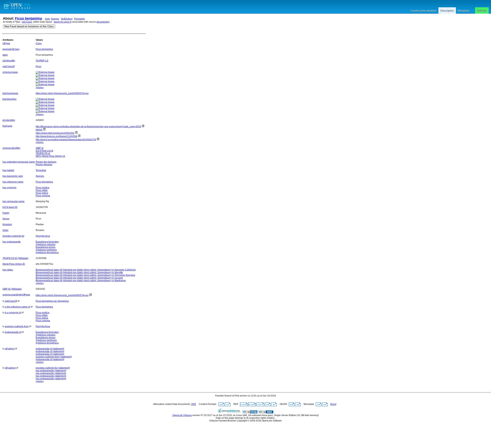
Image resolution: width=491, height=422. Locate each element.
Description (447, 10)
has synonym (9, 187)
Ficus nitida (42, 190)
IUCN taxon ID (9, 207)
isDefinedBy (8, 60)
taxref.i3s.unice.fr (63, 22)
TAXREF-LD (42, 60)
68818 (39, 129)
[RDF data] (266, 412)
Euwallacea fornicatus (47, 241)
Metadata (463, 10)
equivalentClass (10, 49)
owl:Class (27, 22)
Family (5, 213)
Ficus (38, 66)
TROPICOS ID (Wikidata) (15, 258)
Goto (47, 18)
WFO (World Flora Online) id (50, 156)
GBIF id (39, 148)
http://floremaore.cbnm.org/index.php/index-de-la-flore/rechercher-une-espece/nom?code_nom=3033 (88, 126)
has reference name (12, 181)
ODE (193, 404)
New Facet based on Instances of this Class (29, 26)
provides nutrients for (13, 236)
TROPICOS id (43, 153)
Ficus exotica (42, 187)
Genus (5, 218)
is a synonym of (13, 312)
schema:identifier (11, 148)
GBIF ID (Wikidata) (12, 289)
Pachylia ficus (43, 236)
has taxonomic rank (12, 176)
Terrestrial (41, 170)
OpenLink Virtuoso (182, 415)
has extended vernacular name (18, 162)
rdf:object (9, 348)
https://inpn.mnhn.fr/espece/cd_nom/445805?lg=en (62, 93)
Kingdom (7, 224)
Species (40, 176)
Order (5, 230)
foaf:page (7, 126)
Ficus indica (42, 193)
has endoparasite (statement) (51, 370)
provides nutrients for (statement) (53, 368)
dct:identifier (8, 120)
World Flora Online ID (13, 264)
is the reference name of (17, 306)
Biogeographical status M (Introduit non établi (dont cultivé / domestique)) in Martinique (81, 280)
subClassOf (8, 66)
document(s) (103, 22)
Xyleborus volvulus (45, 244)
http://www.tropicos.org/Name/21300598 (56, 136)
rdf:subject (10, 368)
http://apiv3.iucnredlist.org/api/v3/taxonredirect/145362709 (66, 139)
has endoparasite (11, 241)
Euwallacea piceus (45, 247)
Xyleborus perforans (46, 249)
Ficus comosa (43, 195)
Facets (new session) (424, 10)
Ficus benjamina (28, 18)
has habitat (8, 170)
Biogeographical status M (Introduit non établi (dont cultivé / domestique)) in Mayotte (79, 272)
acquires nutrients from (17, 326)
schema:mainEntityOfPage (16, 294)
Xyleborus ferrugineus (47, 252)
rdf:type (6, 43)
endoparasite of (13, 332)
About (333, 404)
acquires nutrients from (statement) (54, 356)
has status (7, 269)
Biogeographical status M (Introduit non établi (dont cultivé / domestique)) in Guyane (79, 277)
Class (39, 43)
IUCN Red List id (44, 150)
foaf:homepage (10, 93)
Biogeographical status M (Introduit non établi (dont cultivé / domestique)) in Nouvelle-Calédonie (86, 269)
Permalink (79, 18)
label (5, 55)
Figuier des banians (46, 162)
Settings (482, 10)
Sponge (55, 18)
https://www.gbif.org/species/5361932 (55, 133)
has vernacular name (13, 201)
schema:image (10, 72)
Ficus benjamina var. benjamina (52, 301)
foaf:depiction (9, 99)
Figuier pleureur (44, 164)
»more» (40, 87)
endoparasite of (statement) (50, 348)
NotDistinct (66, 18)
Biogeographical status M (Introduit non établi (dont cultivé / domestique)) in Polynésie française (85, 275)
